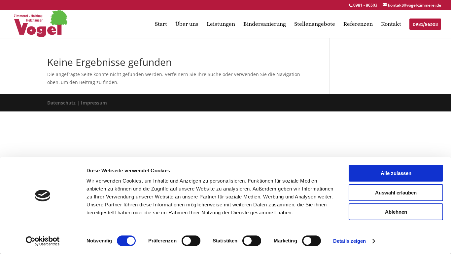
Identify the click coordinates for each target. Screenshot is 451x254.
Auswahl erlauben (396, 192)
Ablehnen (396, 212)
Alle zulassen (396, 173)
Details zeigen (349, 241)
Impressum (94, 103)
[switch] (191, 240)
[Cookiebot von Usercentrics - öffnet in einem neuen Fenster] (43, 241)
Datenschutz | (63, 103)
